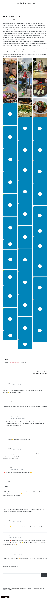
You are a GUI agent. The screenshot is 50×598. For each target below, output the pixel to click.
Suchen (44, 575)
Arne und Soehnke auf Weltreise (25, 3)
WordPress (10, 589)
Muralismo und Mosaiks (40, 372)
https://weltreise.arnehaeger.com (14, 362)
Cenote (36, 588)
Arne (4, 19)
